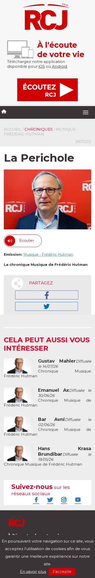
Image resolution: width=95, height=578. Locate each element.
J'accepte (61, 571)
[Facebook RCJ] (35, 500)
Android (59, 66)
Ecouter (26, 240)
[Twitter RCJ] (49, 500)
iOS (42, 66)
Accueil (12, 129)
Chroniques (39, 129)
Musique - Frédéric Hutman (48, 254)
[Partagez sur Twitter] (46, 306)
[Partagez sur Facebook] (46, 295)
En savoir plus (33, 571)
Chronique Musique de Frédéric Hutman (47, 397)
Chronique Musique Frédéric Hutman (47, 368)
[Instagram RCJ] (63, 500)
